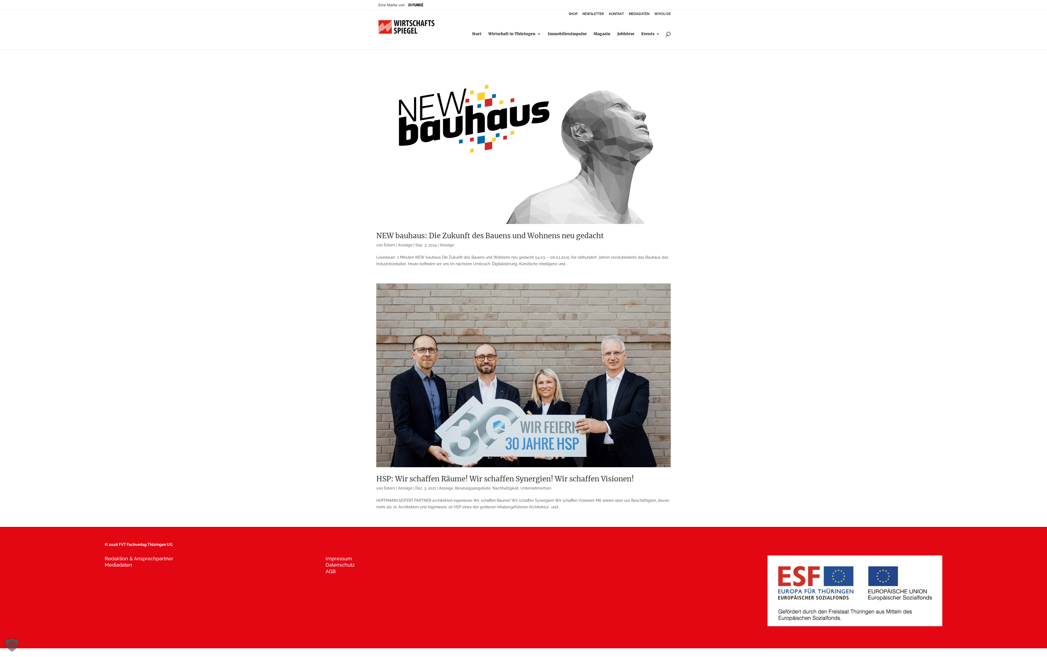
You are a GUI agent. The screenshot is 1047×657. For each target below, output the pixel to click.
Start (477, 34)
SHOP (573, 14)
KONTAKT (616, 14)
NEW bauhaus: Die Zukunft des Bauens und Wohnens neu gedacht (490, 235)
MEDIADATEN (639, 14)
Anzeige (447, 245)
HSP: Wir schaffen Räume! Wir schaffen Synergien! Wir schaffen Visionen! (505, 478)
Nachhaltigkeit (505, 488)
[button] (12, 645)
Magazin (602, 34)
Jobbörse (625, 34)
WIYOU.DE (662, 14)
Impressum (339, 558)
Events (647, 34)
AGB (331, 571)
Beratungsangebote (473, 488)
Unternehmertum (536, 488)
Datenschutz (340, 565)
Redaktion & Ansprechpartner (139, 558)
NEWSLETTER (593, 14)
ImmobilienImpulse (567, 34)
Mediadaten (118, 565)
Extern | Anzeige (398, 245)
